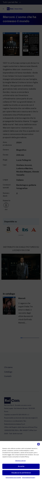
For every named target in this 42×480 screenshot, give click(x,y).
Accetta (21, 466)
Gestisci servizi (20, 460)
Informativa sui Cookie (13, 477)
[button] (38, 444)
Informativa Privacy (28, 477)
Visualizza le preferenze (21, 473)
